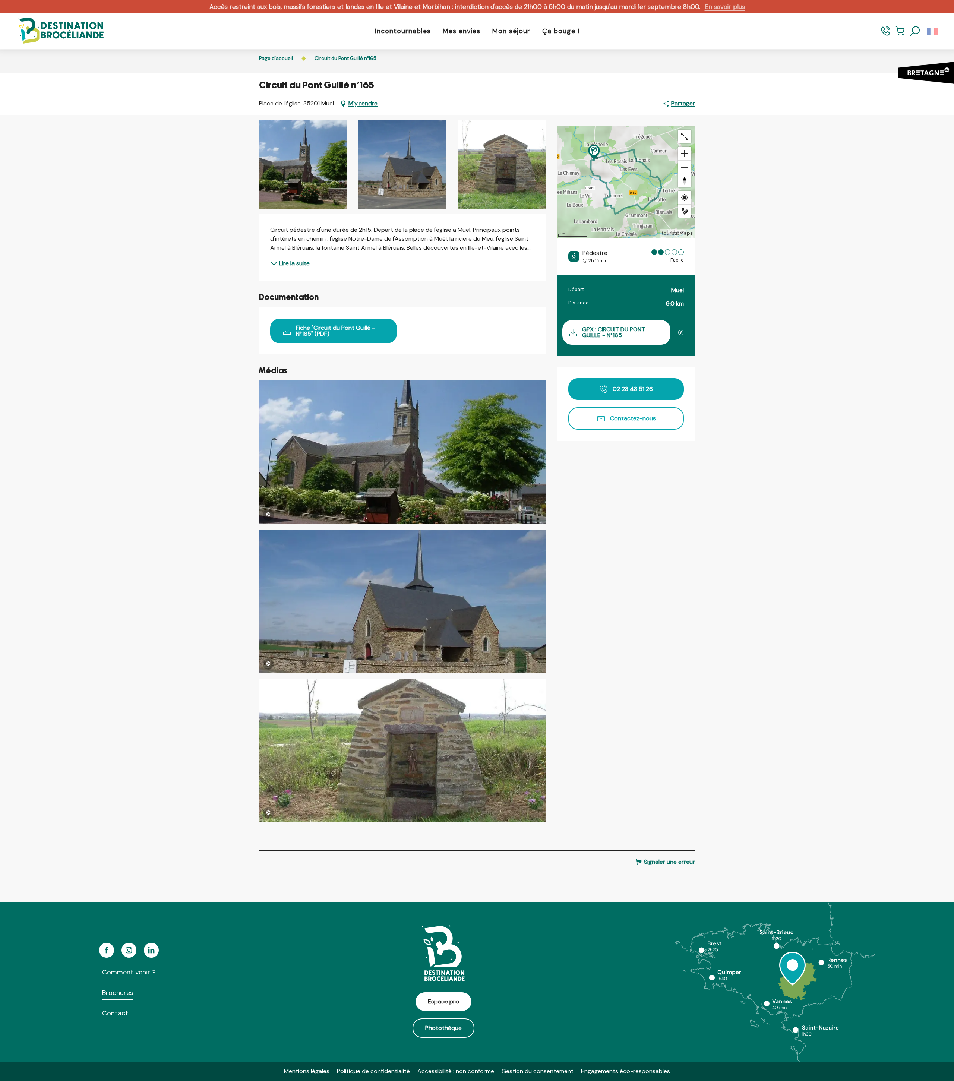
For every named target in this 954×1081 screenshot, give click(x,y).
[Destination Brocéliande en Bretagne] (55, 31)
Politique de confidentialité (373, 1071)
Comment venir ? (129, 972)
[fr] (933, 31)
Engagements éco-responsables (625, 1071)
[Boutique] (900, 34)
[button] (915, 31)
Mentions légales (306, 1071)
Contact (115, 1013)
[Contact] (885, 34)
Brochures (117, 992)
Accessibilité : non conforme (455, 1071)
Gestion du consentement (538, 1071)
